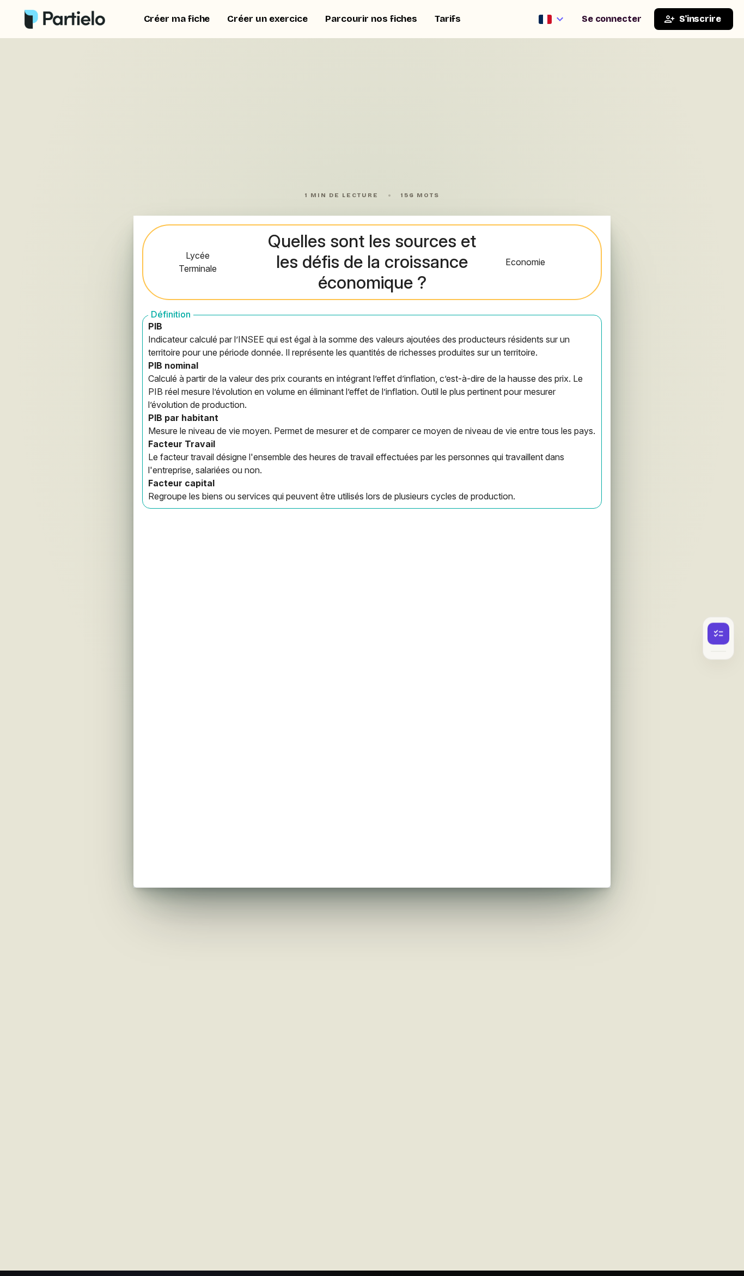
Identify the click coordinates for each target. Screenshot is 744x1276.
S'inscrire (700, 19)
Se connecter (612, 19)
